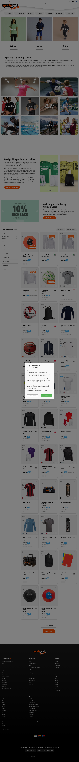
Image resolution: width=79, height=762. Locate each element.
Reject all (29, 390)
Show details (32, 395)
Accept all (47, 395)
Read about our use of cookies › (40, 390)
